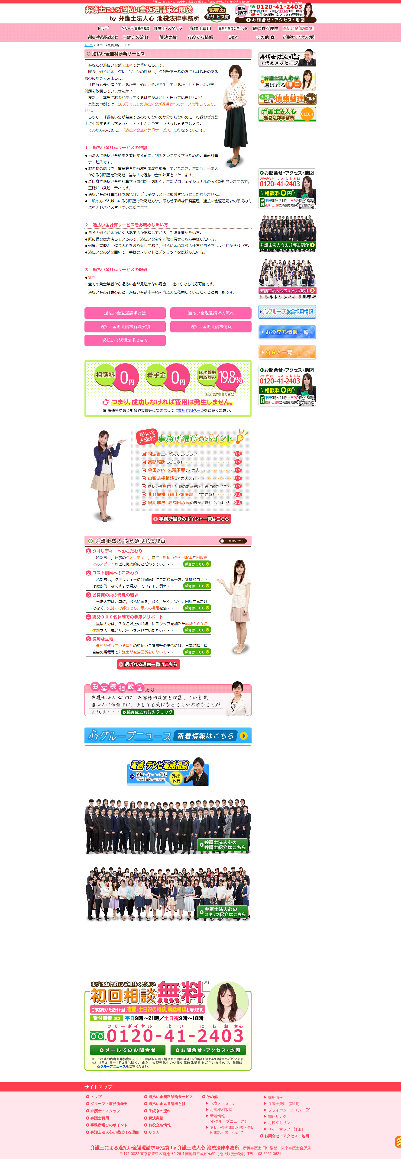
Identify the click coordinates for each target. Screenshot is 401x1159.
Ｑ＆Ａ (154, 1132)
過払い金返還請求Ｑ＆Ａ (125, 340)
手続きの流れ (160, 1111)
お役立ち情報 (160, 1125)
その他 (212, 1097)
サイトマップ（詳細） (286, 1129)
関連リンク (277, 1116)
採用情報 (275, 1097)
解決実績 (156, 1118)
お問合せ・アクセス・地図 (287, 1136)
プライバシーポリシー (286, 1110)
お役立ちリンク (281, 1123)
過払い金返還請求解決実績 (125, 326)
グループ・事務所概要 (109, 1104)
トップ (88, 45)
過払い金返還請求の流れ (211, 313)
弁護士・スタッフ (105, 1111)
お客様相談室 (221, 1110)
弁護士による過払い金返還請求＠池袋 (201, 1150)
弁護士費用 (100, 1118)
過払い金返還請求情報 (211, 326)
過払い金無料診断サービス (171, 1097)
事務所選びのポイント (109, 1125)
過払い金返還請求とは (125, 313)
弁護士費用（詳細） (284, 1104)
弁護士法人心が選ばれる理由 (115, 1132)
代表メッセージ (223, 1103)
